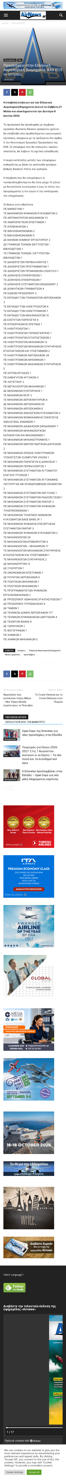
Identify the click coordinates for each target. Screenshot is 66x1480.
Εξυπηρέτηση (18, 23)
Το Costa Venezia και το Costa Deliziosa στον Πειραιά (49, 698)
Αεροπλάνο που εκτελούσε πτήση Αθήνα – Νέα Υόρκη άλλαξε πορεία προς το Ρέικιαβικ (18, 700)
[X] (14, 92)
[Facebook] (6, 92)
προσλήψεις (29, 654)
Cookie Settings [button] (14, 1472)
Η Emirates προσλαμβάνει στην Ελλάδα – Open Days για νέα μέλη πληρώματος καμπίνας (42, 775)
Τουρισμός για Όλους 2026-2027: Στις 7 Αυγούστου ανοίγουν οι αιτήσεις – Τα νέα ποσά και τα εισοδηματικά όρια (41, 755)
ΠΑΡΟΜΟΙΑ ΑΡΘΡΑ (15, 717)
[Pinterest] (22, 92)
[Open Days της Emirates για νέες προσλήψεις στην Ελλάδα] (11, 735)
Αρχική (5, 23)
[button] (5, 15)
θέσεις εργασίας (12, 654)
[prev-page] (5, 788)
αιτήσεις (21, 650)
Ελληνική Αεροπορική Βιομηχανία (44, 650)
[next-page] (11, 788)
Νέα (19, 60)
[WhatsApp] (30, 92)
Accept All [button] (34, 1472)
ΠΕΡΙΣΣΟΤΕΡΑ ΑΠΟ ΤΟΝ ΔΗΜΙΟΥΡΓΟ (25, 722)
